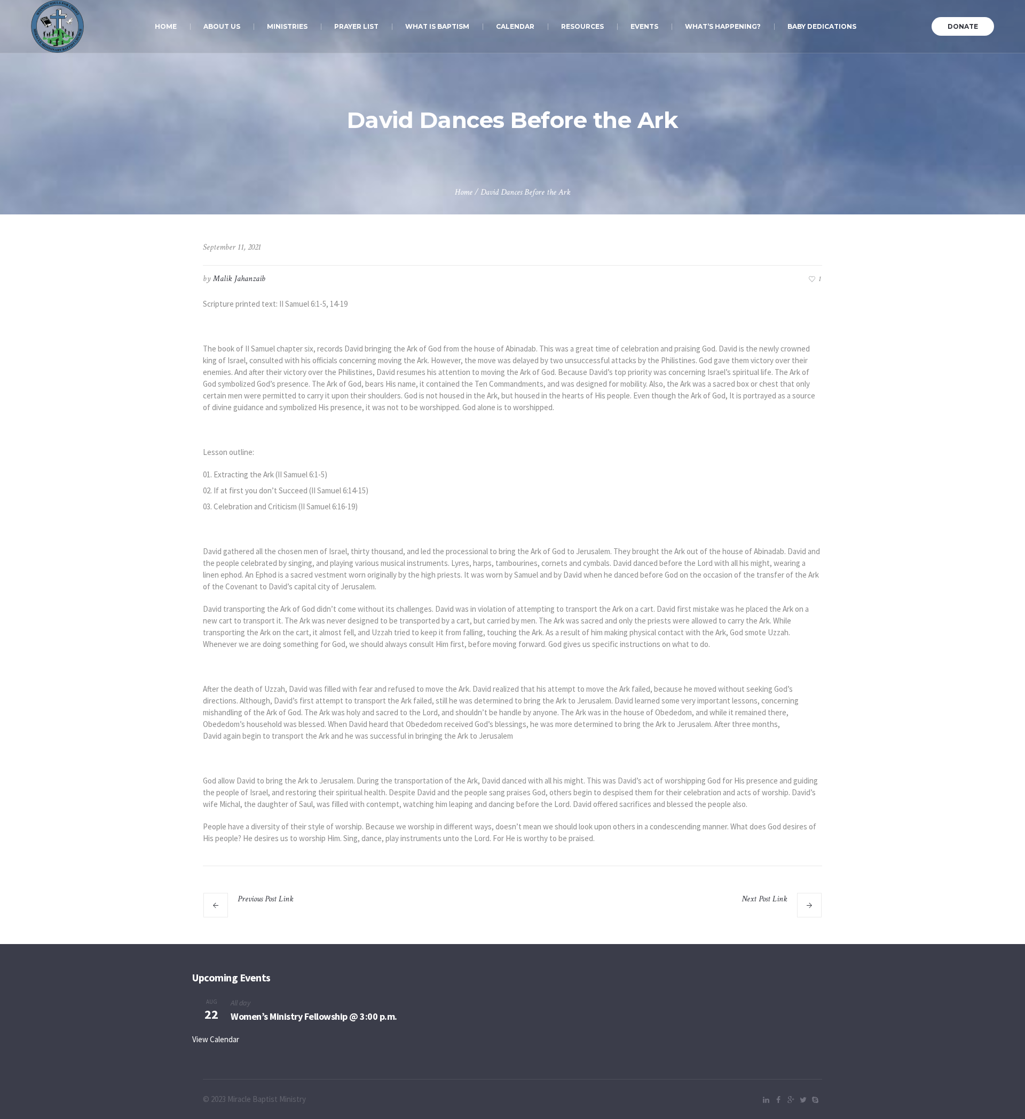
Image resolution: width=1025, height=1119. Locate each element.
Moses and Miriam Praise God (306, 911)
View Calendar (215, 1039)
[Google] (790, 1099)
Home (463, 192)
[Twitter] (803, 1099)
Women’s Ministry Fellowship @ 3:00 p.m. (314, 1016)
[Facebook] (778, 1099)
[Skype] (815, 1099)
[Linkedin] (766, 1099)
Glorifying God (753, 911)
